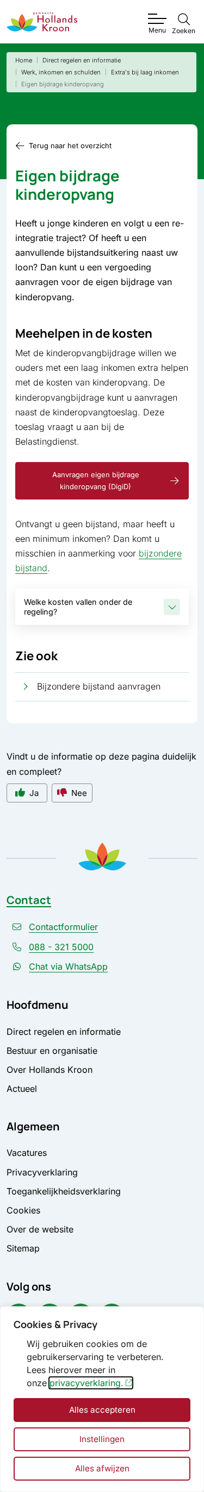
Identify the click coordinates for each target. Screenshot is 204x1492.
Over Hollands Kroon (49, 1069)
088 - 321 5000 (61, 946)
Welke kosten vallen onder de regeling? (78, 606)
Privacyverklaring (42, 1172)
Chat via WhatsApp (68, 966)
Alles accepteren (102, 1410)
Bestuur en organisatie (52, 1050)
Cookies (23, 1210)
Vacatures (27, 1152)
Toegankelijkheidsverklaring (64, 1191)
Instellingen (102, 1439)
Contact (29, 900)
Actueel (22, 1088)
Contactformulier (63, 926)
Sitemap (23, 1248)
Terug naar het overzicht (70, 145)
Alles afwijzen (102, 1468)
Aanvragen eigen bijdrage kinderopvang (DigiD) (95, 480)
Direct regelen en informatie (64, 1031)
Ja (34, 793)
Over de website (40, 1229)
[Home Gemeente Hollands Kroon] (42, 22)
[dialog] (102, 1399)
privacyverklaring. (86, 1382)
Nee (79, 793)
